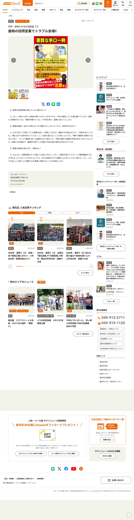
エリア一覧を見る (82, 334)
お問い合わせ (118, 480)
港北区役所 (104, 362)
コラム (125, 10)
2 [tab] (26, 266)
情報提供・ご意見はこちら (109, 329)
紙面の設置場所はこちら (108, 344)
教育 (43, 10)
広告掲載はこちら (106, 339)
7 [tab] (62, 266)
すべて (5, 10)
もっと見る (85, 273)
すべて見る (110, 141)
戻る (11, 16)
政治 (61, 10)
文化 (28, 10)
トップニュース (17, 10)
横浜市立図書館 (105, 378)
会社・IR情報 (9, 479)
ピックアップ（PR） (82, 10)
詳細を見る (107, 440)
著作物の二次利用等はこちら (110, 334)
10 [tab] (83, 266)
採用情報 (40, 479)
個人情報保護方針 (8, 483)
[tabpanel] (50, 62)
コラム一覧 (111, 301)
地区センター (104, 374)
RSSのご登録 (107, 456)
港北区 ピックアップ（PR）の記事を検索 (110, 247)
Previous (13, 60)
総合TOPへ (38, 3)
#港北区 (12, 192)
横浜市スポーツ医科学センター (111, 382)
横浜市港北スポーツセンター (110, 370)
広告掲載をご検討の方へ (25, 479)
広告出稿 (84, 3)
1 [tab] (19, 266)
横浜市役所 (104, 366)
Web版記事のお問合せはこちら (111, 349)
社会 (36, 10)
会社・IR (115, 5)
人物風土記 (115, 10)
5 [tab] (47, 266)
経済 (69, 10)
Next (88, 60)
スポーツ (52, 10)
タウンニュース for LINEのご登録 (30, 453)
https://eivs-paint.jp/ (17, 184)
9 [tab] (76, 266)
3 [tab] (33, 266)
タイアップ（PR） (100, 10)
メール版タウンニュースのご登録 (63, 453)
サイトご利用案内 (20, 483)
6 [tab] (55, 266)
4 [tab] (40, 266)
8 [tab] (69, 266)
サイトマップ (32, 483)
